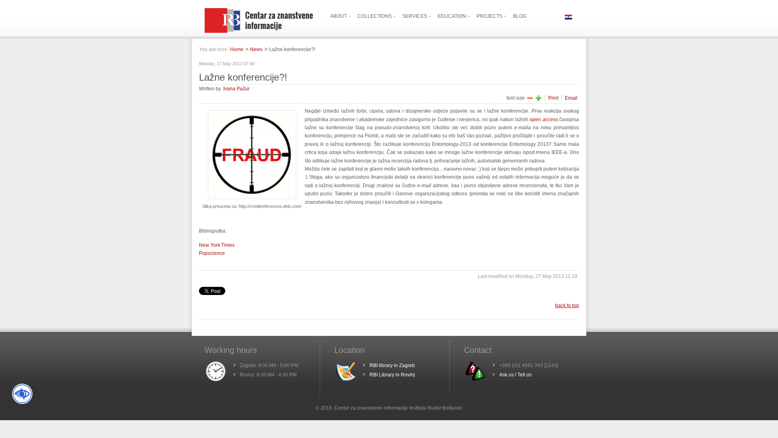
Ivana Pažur (236, 89)
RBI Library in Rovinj (392, 375)
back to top (567, 305)
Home (237, 49)
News (256, 49)
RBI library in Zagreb (392, 365)
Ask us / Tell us (515, 375)
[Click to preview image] (252, 197)
